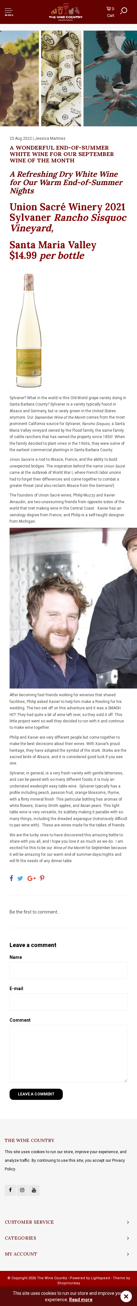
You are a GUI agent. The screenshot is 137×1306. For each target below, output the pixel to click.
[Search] (123, 10)
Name (16, 957)
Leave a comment (36, 1094)
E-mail (16, 988)
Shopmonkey (68, 1283)
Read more (80, 1299)
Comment (20, 1020)
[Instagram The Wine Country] (22, 1190)
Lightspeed (100, 1278)
